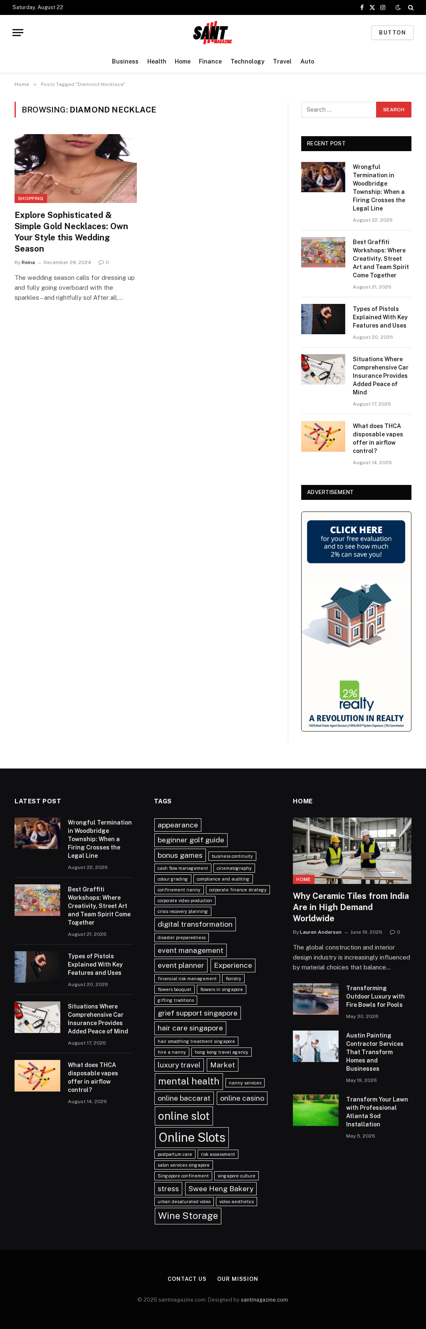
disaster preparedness (182, 937)
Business (125, 61)
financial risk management (187, 978)
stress (168, 1188)
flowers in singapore (221, 989)
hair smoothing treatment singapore (196, 1041)
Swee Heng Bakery (220, 1188)
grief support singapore (198, 1012)
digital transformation (195, 924)
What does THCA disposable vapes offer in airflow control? (378, 438)
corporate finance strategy (238, 889)
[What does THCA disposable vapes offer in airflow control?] (323, 436)
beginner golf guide (191, 839)
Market (222, 1064)
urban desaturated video (184, 1201)
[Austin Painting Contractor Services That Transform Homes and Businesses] (316, 1046)
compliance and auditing (223, 878)
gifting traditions (176, 1000)
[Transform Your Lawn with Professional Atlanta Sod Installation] (316, 1110)
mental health (189, 1081)
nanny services (245, 1082)
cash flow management (183, 868)
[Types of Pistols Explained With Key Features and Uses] (323, 319)
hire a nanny (172, 1052)
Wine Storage (188, 1215)
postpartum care (175, 1154)
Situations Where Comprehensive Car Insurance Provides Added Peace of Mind (381, 376)
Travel (282, 61)
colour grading (173, 878)
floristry (233, 978)
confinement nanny (179, 889)
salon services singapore (184, 1165)
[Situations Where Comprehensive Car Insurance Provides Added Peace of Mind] (323, 369)
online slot (184, 1115)
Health (156, 61)
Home (183, 61)
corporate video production (185, 900)
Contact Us (187, 1279)
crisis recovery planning (183, 911)
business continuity (232, 856)
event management (190, 950)
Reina (28, 262)
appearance (178, 824)
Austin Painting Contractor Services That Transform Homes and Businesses (375, 1052)
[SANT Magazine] (213, 32)
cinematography (234, 868)
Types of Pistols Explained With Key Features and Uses (380, 317)
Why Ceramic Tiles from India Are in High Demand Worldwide (351, 907)
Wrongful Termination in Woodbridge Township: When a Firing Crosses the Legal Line (379, 188)
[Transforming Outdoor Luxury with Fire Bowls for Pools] (316, 999)
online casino (242, 1098)
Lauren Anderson (321, 932)
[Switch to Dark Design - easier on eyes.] (398, 7)
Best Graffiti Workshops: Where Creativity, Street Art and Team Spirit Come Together (381, 259)
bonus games (180, 855)
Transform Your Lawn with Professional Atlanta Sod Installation (377, 1112)
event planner (181, 965)
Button (392, 32)
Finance (210, 61)
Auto (307, 61)
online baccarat (184, 1098)
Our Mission (237, 1279)
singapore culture (236, 1175)
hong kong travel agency (221, 1052)
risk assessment (218, 1154)
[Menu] (17, 32)
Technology (247, 61)
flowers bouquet (174, 989)
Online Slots (192, 1137)
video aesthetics (236, 1201)
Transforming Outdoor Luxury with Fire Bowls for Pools (375, 996)
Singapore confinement (183, 1175)
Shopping (31, 198)
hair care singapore (190, 1027)
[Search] (410, 7)
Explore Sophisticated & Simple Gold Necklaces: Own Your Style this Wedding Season (71, 232)
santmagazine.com (264, 1300)
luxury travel (179, 1064)
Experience (233, 965)
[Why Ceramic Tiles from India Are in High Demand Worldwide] (352, 850)
